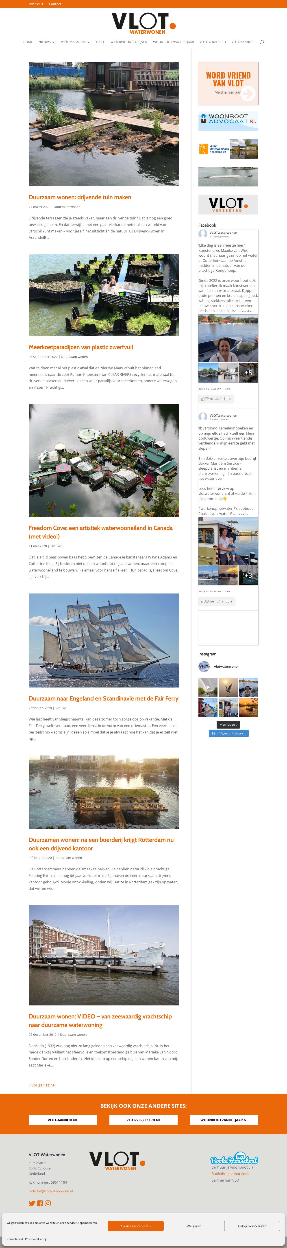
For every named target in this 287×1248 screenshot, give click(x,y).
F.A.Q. (100, 42)
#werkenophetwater (215, 508)
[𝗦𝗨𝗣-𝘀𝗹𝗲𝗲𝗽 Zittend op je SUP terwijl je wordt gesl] (207, 687)
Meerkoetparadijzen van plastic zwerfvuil (81, 347)
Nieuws (45, 42)
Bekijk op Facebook (210, 388)
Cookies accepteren (136, 1226)
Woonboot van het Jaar (173, 42)
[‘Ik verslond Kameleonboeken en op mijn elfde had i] (228, 707)
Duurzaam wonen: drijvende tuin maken (80, 197)
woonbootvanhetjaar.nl (224, 1120)
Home (28, 42)
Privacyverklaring (36, 1239)
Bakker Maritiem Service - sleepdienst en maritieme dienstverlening (219, 468)
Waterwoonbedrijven (129, 42)
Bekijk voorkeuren (252, 1226)
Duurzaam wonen (67, 207)
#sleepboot (243, 508)
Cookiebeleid (15, 1239)
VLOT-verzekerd (213, 42)
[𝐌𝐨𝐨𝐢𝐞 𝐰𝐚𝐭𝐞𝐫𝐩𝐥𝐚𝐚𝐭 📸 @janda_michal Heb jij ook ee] (228, 687)
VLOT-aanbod (243, 42)
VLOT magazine (73, 42)
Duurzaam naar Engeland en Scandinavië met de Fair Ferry (104, 698)
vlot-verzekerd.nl (143, 1120)
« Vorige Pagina (42, 1085)
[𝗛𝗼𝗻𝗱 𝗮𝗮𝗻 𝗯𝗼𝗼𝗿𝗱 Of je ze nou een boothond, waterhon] (207, 707)
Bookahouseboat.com (230, 1173)
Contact (55, 4)
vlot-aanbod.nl (63, 1120)
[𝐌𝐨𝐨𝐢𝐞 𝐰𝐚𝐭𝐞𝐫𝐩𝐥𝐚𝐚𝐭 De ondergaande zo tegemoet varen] (248, 707)
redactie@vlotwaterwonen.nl (51, 1191)
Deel (227, 388)
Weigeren (194, 1226)
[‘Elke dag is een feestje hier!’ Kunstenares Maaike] (248, 687)
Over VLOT (37, 4)
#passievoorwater (213, 513)
